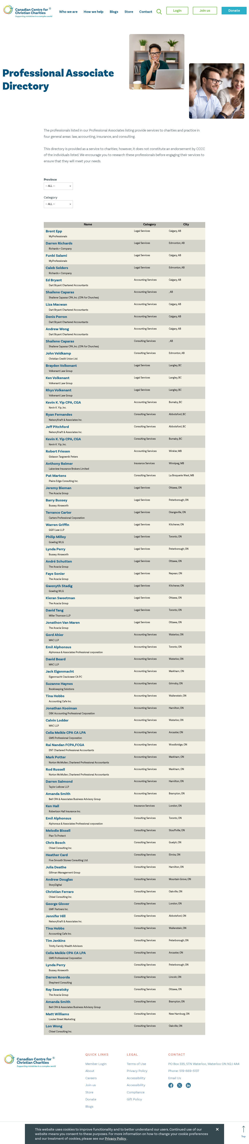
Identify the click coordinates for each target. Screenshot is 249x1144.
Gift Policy (134, 1099)
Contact (145, 12)
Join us (90, 1085)
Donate (90, 1099)
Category (50, 197)
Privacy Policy (137, 1071)
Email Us (174, 1078)
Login (177, 10)
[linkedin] (188, 1085)
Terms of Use (136, 1064)
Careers (91, 1078)
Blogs (114, 12)
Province (50, 179)
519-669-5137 (189, 1071)
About (89, 1071)
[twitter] (180, 1085)
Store (128, 12)
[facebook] (171, 1085)
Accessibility (136, 1078)
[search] (159, 11)
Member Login (96, 1064)
